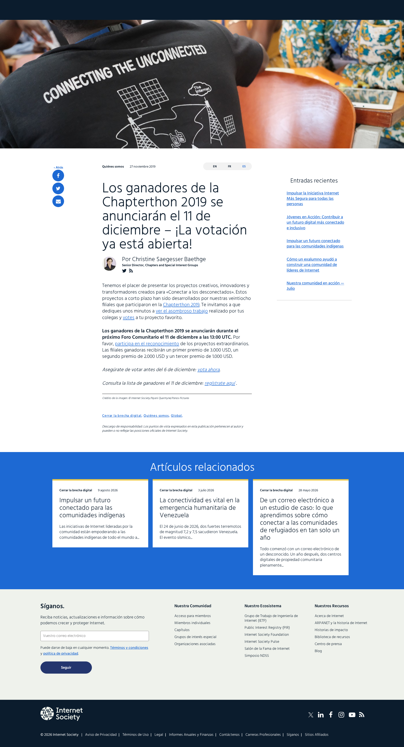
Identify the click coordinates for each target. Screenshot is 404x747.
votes (128, 318)
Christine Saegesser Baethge (169, 259)
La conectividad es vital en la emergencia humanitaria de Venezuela (200, 508)
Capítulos (182, 630)
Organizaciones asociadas (195, 644)
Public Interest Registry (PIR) (267, 628)
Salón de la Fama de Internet (267, 649)
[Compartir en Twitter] (58, 188)
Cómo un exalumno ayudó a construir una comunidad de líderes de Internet (312, 265)
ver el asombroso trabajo (182, 311)
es (244, 166)
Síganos (293, 735)
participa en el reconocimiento (147, 344)
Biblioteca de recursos (332, 637)
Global (176, 416)
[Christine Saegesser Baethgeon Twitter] (124, 270)
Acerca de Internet (329, 616)
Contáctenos (229, 735)
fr (229, 166)
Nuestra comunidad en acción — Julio (315, 286)
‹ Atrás (58, 168)
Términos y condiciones (129, 648)
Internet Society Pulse (262, 642)
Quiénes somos (156, 416)
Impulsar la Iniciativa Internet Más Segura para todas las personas (313, 199)
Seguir (66, 668)
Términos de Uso (136, 735)
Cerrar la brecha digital (121, 416)
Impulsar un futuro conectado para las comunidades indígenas (315, 243)
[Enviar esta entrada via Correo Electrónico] (58, 201)
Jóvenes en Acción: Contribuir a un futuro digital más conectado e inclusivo (315, 223)
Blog (318, 651)
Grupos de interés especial (195, 637)
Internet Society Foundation (267, 635)
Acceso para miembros (192, 616)
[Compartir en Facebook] (58, 175)
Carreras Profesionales (263, 735)
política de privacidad (60, 654)
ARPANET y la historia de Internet (341, 623)
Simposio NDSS (257, 656)
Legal (159, 735)
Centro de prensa (328, 644)
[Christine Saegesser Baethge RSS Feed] (131, 270)
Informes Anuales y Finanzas (191, 735)
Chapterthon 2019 (181, 305)
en (215, 166)
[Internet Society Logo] (61, 714)
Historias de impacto (331, 630)
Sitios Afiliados (316, 735)
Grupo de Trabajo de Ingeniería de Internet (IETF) (271, 618)
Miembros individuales (192, 623)
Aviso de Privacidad (101, 735)
